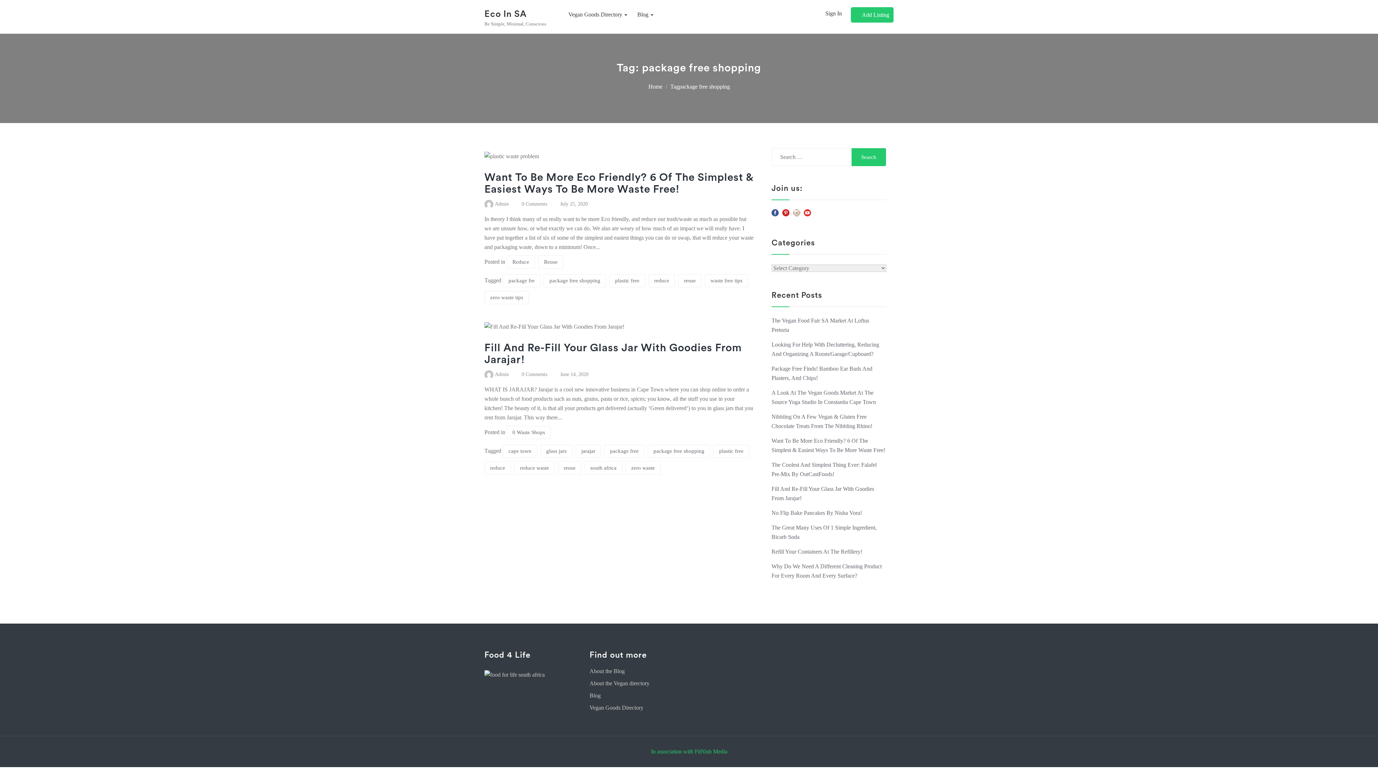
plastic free (627, 280)
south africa (603, 468)
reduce (661, 280)
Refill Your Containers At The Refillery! (817, 552)
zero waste (643, 468)
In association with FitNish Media (689, 751)
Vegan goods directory (596, 14)
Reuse (551, 262)
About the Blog (607, 671)
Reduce (520, 262)
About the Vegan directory (620, 683)
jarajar (588, 451)
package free (624, 451)
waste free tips (726, 280)
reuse (690, 280)
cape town (519, 451)
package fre (521, 280)
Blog (643, 14)
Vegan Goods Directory (616, 708)
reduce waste (534, 468)
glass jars (556, 451)
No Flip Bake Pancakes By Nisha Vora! (817, 513)
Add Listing (875, 15)
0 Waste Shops (528, 432)
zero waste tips (506, 297)
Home (655, 87)
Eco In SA (505, 14)
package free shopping (574, 280)
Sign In (833, 13)
